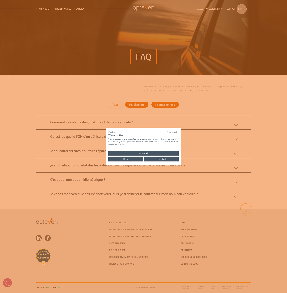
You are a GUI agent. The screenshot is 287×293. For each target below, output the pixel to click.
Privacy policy (173, 132)
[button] (111, 132)
